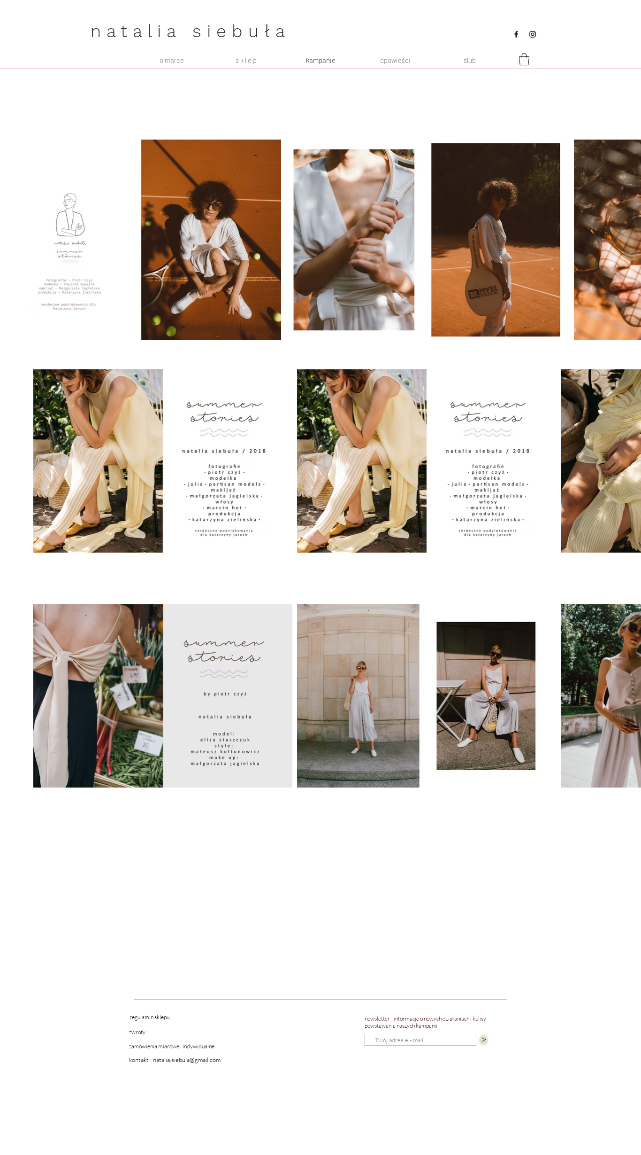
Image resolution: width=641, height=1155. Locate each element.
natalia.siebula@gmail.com (187, 1059)
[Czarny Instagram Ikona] (532, 34)
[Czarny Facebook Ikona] (516, 34)
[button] (524, 59)
